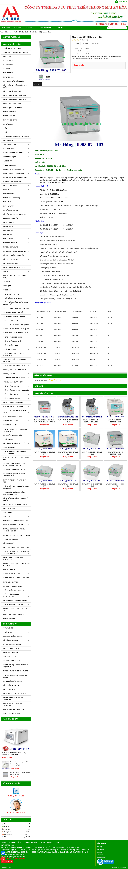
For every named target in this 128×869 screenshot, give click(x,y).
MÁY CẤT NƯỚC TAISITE (11, 640)
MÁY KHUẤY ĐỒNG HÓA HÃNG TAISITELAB (13, 698)
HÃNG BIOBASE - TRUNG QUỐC (13, 173)
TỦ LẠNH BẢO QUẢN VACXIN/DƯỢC (15, 316)
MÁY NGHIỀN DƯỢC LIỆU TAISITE (14, 693)
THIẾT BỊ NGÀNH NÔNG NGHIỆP (13, 590)
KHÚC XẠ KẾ (7, 286)
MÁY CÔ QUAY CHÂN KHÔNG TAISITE (15, 671)
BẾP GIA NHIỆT (8, 60)
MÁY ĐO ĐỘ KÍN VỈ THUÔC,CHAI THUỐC (16, 535)
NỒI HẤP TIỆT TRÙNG (10, 185)
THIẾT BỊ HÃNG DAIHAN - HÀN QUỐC (15, 325)
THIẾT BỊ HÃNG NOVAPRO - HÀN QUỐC (16, 365)
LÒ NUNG (6, 271)
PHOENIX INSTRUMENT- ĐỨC (12, 417)
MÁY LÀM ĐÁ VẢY (9, 508)
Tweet (86, 43)
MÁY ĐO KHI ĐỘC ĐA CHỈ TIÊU (13, 402)
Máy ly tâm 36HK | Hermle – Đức (92, 453)
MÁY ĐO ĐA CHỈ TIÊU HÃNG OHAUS (15, 504)
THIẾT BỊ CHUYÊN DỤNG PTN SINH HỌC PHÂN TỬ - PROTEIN (16, 552)
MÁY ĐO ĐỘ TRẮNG (9, 112)
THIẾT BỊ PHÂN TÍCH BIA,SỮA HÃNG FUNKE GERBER (15, 452)
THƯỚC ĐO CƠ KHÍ (9, 349)
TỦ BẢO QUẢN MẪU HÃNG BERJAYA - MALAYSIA (15, 360)
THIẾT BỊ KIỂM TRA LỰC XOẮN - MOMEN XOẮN (13, 354)
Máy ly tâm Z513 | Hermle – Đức (68, 453)
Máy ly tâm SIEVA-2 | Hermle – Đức (115, 421)
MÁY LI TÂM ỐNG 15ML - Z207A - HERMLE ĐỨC (91, 421)
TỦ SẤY (5, 132)
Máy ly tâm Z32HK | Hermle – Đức (115, 453)
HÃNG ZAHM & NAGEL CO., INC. (13, 169)
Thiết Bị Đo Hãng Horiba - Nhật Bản (16, 578)
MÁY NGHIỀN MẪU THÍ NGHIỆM (13, 81)
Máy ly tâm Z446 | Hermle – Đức (68, 485)
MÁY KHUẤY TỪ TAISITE (11, 685)
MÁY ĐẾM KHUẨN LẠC (10, 247)
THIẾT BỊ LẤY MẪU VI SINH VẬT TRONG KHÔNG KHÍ (16, 487)
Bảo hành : (80, 54)
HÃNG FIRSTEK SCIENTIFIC (12, 181)
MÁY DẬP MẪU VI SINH (10, 263)
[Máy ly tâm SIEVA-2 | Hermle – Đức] (115, 407)
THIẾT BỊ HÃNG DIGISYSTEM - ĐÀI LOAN (14, 411)
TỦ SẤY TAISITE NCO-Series (12, 48)
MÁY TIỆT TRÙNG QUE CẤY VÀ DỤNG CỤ (15, 609)
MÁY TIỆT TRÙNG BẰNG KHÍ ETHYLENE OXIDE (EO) (16, 564)
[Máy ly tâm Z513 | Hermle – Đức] (68, 439)
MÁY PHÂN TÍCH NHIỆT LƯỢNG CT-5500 (15, 481)
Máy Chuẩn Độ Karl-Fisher (13, 615)
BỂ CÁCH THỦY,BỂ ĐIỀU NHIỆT (13, 153)
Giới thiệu (18, 28)
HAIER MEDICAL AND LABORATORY (15, 177)
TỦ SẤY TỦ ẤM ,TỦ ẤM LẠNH (12, 298)
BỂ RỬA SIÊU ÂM (8, 148)
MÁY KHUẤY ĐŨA (8, 239)
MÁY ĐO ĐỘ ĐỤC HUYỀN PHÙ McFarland (13, 558)
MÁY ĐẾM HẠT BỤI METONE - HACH (15, 214)
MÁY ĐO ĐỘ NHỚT (9, 116)
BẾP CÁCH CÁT (8, 65)
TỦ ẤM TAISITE (8, 628)
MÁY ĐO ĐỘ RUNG (9, 222)
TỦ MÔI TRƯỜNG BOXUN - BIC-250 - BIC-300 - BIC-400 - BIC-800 (15, 465)
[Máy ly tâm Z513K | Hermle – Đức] (44, 439)
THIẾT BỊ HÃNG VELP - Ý (11, 394)
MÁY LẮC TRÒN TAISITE (11, 648)
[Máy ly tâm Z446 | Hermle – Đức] (68, 472)
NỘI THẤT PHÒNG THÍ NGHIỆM (13, 525)
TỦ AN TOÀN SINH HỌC (10, 425)
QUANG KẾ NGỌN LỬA (10, 218)
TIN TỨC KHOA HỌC (45, 28)
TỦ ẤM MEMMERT (9, 447)
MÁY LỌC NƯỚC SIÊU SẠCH (12, 586)
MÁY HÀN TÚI (7, 235)
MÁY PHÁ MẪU (8, 226)
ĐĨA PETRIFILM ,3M (9, 165)
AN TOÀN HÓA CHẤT (10, 144)
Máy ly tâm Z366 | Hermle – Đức (115, 485)
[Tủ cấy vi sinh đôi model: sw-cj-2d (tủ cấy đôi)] (6, 779)
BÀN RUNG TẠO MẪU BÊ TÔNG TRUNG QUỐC (16, 458)
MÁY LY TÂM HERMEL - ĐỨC (12, 435)
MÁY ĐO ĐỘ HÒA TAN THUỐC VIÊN (14, 95)
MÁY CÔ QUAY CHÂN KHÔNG (12, 108)
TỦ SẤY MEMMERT (9, 439)
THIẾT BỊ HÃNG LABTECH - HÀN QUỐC (16, 329)
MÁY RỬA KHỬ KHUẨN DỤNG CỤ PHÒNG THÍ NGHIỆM (14, 530)
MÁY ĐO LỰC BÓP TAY (10, 259)
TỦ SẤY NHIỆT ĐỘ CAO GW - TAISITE (15, 52)
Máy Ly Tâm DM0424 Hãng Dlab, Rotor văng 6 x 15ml (14, 754)
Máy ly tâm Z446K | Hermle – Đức (44, 485)
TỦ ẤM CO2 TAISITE (9, 656)
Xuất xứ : (81, 51)
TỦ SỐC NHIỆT (7, 512)
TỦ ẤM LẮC (6, 516)
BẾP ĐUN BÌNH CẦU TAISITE (12, 681)
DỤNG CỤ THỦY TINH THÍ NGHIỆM (14, 370)
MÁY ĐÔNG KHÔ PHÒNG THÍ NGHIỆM (15, 547)
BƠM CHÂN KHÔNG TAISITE (12, 636)
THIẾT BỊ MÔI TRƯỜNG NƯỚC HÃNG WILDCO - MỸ (15, 303)
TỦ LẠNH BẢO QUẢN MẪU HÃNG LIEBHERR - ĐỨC (14, 475)
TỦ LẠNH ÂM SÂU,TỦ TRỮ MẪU (13, 312)
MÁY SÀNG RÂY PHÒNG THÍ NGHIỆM (15, 521)
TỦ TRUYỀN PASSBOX (10, 539)
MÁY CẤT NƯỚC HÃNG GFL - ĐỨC (14, 443)
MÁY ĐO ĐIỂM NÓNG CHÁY (12, 103)
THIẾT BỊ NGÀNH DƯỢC (11, 294)
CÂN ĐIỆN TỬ (7, 161)
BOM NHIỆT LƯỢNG (9, 157)
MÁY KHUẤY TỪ (8, 206)
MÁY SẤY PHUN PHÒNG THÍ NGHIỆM (15, 600)
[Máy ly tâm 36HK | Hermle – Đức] (92, 439)
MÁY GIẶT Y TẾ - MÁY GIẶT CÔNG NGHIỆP (14, 276)
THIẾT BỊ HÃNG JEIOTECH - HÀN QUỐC (16, 390)
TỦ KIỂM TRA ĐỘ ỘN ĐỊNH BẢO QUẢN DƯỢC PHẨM (15, 666)
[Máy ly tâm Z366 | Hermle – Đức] (115, 472)
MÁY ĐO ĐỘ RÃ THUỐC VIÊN (12, 91)
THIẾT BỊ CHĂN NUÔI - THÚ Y (12, 341)
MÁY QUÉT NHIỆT (9, 543)
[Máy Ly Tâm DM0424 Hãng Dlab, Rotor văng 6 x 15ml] (16, 737)
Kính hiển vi (100, 849)
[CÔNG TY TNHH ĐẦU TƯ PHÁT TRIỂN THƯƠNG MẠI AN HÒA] (64, 25)
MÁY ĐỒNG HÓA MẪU (10, 243)
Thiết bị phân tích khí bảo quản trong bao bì (15, 430)
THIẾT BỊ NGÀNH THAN (10, 345)
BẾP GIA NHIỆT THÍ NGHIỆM (12, 644)
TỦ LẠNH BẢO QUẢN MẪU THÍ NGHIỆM (16, 136)
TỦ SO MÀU (6, 290)
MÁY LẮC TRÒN (8, 73)
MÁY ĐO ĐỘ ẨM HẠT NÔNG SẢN (13, 267)
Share (76, 43)
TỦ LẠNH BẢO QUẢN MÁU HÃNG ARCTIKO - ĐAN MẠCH (14, 493)
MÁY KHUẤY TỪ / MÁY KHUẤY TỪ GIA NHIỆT (15, 86)
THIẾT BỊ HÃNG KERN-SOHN (12, 337)
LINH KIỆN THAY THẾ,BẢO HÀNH (14, 378)
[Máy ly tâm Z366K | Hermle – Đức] (92, 472)
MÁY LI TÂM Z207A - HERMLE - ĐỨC (68, 421)
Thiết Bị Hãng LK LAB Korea (13, 604)
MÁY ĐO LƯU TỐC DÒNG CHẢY (13, 255)
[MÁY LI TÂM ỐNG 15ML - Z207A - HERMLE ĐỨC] (92, 407)
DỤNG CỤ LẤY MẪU (9, 374)
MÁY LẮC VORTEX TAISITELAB (13, 710)
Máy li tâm (100, 855)
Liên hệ (60, 28)
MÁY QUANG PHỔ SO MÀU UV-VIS (14, 251)
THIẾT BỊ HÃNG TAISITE (11, 386)
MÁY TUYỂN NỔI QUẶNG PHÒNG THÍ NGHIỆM (15, 499)
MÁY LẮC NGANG (9, 77)
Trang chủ (6, 28)
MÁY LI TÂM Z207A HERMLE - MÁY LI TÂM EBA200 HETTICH (44, 421)
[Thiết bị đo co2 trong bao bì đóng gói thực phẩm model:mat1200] (6, 768)
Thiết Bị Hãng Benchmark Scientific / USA (12, 595)
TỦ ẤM (5, 128)
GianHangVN (123, 867)
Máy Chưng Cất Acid (10, 582)
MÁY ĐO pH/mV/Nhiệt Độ (11, 198)
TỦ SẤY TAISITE (8, 632)
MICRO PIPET (7, 189)
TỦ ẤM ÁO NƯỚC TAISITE (11, 714)
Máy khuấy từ (101, 857)
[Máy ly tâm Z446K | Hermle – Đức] (44, 472)
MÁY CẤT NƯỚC (8, 140)
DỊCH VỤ (29, 28)
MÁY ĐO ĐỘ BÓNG (9, 619)
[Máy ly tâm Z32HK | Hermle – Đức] (115, 439)
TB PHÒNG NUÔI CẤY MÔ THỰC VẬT (15, 333)
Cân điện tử (100, 847)
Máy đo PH (100, 852)
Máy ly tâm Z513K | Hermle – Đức (44, 453)
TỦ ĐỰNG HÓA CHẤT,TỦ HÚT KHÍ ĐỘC (16, 308)
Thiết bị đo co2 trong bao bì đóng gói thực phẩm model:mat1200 (19, 764)
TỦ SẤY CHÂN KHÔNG (10, 421)
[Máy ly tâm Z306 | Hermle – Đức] (51, 54)
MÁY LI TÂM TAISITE (10, 689)
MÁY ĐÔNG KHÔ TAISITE (11, 652)
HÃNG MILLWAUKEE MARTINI (13, 406)
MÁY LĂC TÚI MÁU (9, 570)
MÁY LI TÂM (7, 56)
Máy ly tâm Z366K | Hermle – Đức (92, 485)
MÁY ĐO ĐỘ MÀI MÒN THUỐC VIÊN (14, 99)
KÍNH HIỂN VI (7, 69)
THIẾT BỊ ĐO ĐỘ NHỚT (10, 320)
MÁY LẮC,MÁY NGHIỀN (10, 210)
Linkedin (96, 43)
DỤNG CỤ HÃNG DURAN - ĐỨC (13, 382)
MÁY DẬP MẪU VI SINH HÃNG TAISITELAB (12, 704)
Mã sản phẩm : (79, 48)
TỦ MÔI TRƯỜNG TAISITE (11, 661)
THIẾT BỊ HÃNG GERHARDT (12, 398)
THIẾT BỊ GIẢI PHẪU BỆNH (11, 574)
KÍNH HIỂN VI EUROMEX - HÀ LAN (14, 470)
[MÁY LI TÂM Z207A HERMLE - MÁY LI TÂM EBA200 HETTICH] (44, 407)
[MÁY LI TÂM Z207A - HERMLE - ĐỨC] (68, 407)
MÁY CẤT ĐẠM (8, 124)
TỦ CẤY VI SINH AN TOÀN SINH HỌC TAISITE (15, 676)
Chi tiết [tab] (37, 84)
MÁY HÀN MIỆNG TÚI (10, 120)
